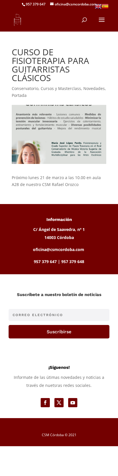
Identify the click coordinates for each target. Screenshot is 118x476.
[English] (98, 6)
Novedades (94, 88)
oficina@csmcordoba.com (58, 249)
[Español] (105, 6)
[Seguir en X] (59, 402)
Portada (19, 95)
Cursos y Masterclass (61, 88)
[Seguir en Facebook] (45, 402)
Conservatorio (25, 88)
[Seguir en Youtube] (72, 402)
